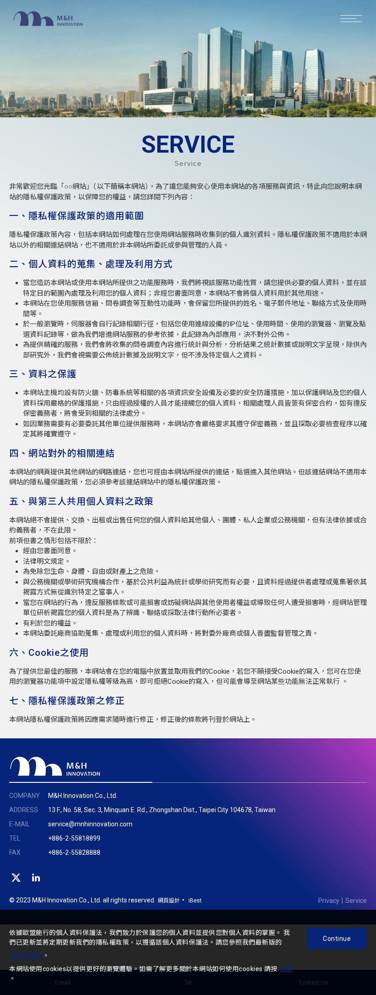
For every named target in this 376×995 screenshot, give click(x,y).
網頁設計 (169, 900)
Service (356, 900)
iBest (195, 900)
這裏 (286, 969)
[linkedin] (36, 877)
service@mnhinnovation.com (90, 824)
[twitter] (16, 878)
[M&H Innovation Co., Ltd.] (55, 766)
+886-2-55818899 (74, 838)
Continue (337, 938)
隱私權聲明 (26, 955)
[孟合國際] (48, 28)
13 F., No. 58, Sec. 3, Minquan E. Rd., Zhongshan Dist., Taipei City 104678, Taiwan (162, 810)
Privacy (328, 900)
